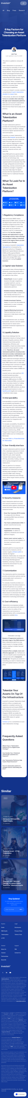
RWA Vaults (4, 931)
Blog (8, 10)
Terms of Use (18, 934)
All (3, 10)
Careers (3, 952)
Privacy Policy (18, 931)
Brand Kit (3, 959)
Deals (2, 927)
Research (22, 10)
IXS (23, 373)
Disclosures (18, 927)
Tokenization (4, 934)
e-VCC (3, 938)
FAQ (16, 949)
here (16, 615)
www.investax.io (5, 978)
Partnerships (4, 956)
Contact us (5, 721)
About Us (3, 949)
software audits (16, 552)
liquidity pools (6, 391)
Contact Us (18, 952)
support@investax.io (21, 1001)
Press (14, 10)
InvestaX (12, 137)
